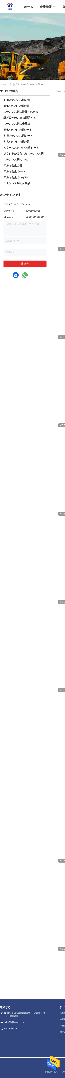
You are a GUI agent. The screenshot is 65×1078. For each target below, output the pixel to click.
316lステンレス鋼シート (18, 135)
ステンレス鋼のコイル (17, 159)
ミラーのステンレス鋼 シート (21, 147)
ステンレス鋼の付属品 (17, 183)
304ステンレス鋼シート (18, 129)
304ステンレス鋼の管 (16, 105)
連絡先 (25, 263)
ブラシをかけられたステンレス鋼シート (25, 153)
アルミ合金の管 (13, 165)
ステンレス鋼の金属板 (17, 123)
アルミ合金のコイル (16, 177)
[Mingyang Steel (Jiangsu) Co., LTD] (10, 6)
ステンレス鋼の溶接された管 (21, 111)
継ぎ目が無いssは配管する (20, 117)
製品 (12, 84)
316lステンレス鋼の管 (17, 99)
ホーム (3, 84)
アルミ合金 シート (15, 171)
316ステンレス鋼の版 (16, 141)
